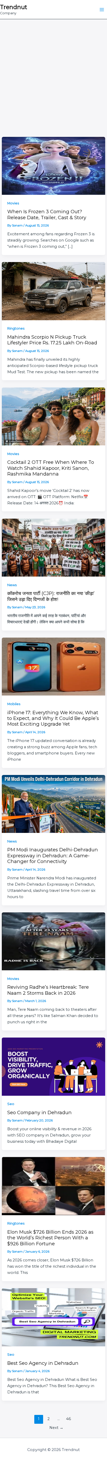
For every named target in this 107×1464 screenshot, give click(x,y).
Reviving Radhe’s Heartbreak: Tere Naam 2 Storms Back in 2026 (48, 990)
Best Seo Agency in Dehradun (42, 1363)
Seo (10, 1104)
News (12, 585)
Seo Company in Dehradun (39, 1112)
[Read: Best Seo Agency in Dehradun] (53, 1317)
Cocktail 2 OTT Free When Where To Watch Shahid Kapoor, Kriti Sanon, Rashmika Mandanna (50, 468)
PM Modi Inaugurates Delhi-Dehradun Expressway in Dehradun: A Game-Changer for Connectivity (52, 855)
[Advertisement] (53, 75)
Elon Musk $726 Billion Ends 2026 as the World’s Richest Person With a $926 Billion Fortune (50, 1238)
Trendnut (13, 7)
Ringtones (15, 328)
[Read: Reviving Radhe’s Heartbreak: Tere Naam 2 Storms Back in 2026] (53, 941)
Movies (13, 203)
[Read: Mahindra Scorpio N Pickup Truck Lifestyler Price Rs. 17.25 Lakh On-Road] (53, 291)
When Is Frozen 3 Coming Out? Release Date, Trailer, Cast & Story (46, 214)
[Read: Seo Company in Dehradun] (53, 1066)
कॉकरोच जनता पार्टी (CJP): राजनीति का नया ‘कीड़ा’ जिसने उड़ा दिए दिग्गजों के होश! (51, 596)
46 (68, 1418)
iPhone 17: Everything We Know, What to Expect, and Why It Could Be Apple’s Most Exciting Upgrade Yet (53, 718)
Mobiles (13, 704)
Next (56, 1427)
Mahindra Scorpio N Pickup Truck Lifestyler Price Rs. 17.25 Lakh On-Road (52, 340)
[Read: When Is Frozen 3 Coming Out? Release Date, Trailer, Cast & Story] (53, 165)
